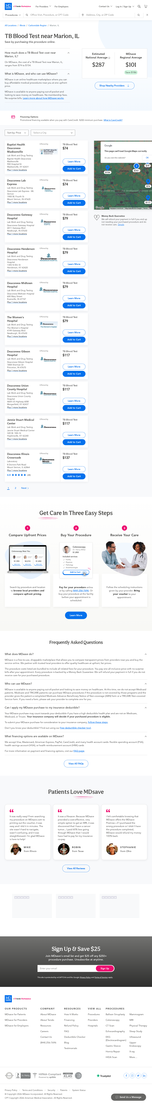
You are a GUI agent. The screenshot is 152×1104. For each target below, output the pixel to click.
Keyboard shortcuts (116, 208)
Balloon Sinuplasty (115, 1014)
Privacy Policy (85, 977)
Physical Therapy (138, 1025)
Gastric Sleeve (113, 1045)
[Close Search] (147, 15)
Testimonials (70, 1048)
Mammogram (136, 1014)
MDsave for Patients (15, 1014)
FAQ (66, 1031)
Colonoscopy (112, 1020)
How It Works (71, 1014)
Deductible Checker (74, 1036)
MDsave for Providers (16, 1020)
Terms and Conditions (32, 1090)
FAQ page (78, 751)
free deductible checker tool (75, 727)
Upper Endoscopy (135, 1044)
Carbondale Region (37, 25)
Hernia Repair (113, 1051)
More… (133, 1057)
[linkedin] (144, 1075)
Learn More (74, 161)
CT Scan (110, 1025)
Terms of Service (101, 977)
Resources (45, 1025)
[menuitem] (43, 6)
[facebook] (126, 1075)
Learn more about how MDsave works (43, 98)
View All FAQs (76, 763)
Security (51, 1090)
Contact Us (46, 1036)
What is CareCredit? (113, 120)
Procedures (94, 1014)
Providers (93, 1020)
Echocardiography (115, 1031)
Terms (145, 208)
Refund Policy (71, 1025)
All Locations (10, 25)
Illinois (22, 25)
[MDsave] (18, 6)
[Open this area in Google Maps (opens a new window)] (100, 208)
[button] (37, 54)
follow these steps (98, 722)
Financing (69, 1020)
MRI (131, 1020)
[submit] (139, 15)
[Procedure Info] (109, 58)
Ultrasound (135, 1036)
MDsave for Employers (16, 1025)
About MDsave (48, 1014)
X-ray (132, 1051)
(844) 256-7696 (81, 590)
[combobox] (51, 14)
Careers (44, 1031)
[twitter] (138, 1075)
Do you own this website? (115, 158)
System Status (79, 1090)
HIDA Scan (111, 1057)
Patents (63, 1090)
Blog (66, 1042)
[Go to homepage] (18, 998)
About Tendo (47, 1020)
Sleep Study (135, 1031)
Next (24, 488)
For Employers (61, 6)
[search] (139, 6)
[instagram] (132, 1075)
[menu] (62, 6)
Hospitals (93, 1025)
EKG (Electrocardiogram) (116, 1038)
